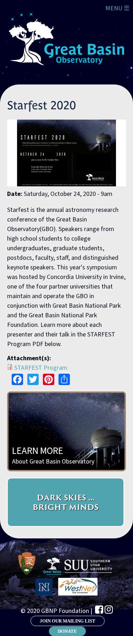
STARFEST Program (40, 367)
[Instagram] (109, 609)
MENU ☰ (117, 8)
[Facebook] (99, 609)
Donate (67, 631)
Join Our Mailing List (67, 621)
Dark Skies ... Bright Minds (66, 502)
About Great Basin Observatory (53, 455)
